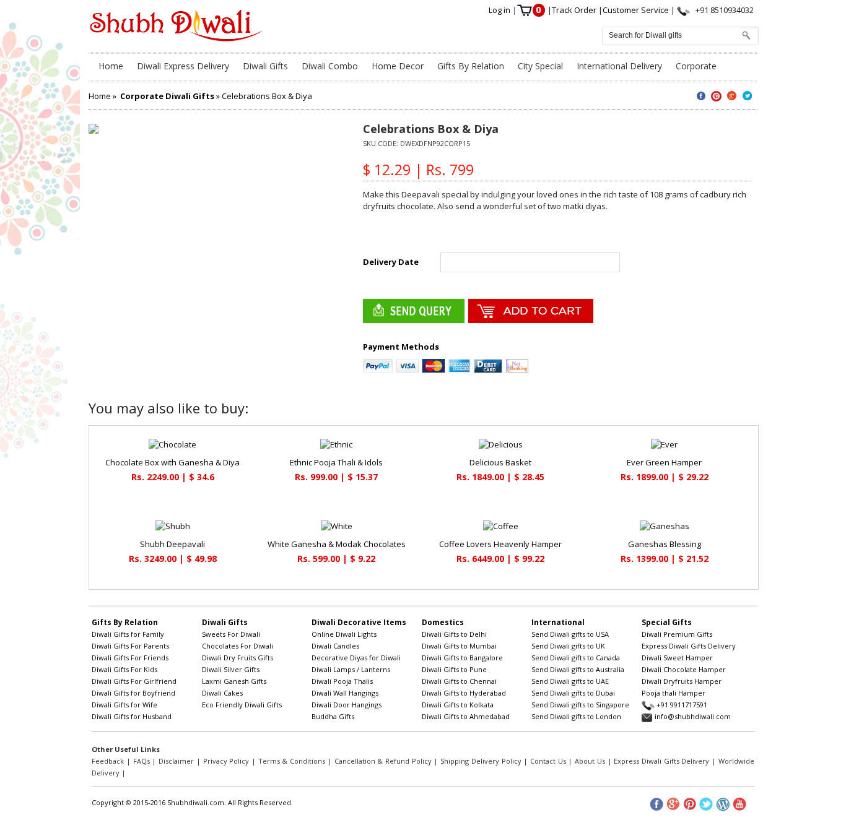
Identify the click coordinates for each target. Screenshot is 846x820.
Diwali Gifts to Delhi (454, 634)
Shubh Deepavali (172, 544)
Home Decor (398, 66)
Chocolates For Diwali (237, 645)
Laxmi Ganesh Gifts (234, 681)
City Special (540, 66)
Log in (500, 9)
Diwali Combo (330, 66)
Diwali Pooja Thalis (342, 681)
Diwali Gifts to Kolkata (458, 704)
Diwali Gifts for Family (128, 634)
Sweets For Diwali (231, 634)
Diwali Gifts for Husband (132, 716)
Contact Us (548, 761)
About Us (590, 761)
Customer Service (637, 9)
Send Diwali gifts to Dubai (573, 692)
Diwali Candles (335, 645)
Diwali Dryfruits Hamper (682, 681)
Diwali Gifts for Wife (124, 704)
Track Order (575, 9)
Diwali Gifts (265, 66)
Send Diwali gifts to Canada (575, 657)
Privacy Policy (226, 761)
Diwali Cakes (222, 692)
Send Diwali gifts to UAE (570, 681)
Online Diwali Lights (344, 634)
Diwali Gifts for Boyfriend (133, 692)
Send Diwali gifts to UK (568, 645)
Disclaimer (176, 761)
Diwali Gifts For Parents (130, 645)
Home (110, 66)
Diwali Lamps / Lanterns (351, 669)
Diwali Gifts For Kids (124, 669)
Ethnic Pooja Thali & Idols (336, 462)
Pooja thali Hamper (673, 692)
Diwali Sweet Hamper (677, 657)
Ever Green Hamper (664, 462)
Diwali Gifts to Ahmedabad (466, 716)
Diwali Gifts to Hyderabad (464, 692)
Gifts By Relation (470, 66)
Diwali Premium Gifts (677, 634)
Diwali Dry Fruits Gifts (237, 657)
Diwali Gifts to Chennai (459, 681)
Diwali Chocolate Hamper (684, 669)
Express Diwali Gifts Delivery (689, 645)
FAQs (141, 761)
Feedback (108, 761)
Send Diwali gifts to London (576, 716)
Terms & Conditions (291, 761)
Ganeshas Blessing (664, 544)
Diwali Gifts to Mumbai (459, 645)
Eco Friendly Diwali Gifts (242, 704)
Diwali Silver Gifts (230, 669)
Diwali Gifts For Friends (130, 657)
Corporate (696, 66)
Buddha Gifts (333, 716)
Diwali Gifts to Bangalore (462, 657)
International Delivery (619, 66)
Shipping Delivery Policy (480, 761)
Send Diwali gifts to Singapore (580, 704)
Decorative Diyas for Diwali (356, 657)
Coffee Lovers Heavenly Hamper (500, 544)
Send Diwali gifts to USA (570, 634)
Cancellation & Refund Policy (383, 761)
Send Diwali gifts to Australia (577, 669)
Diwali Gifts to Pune (454, 669)
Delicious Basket (500, 462)
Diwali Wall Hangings (345, 692)
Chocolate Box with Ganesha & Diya (172, 462)
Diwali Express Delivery (183, 66)
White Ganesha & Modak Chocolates (337, 544)
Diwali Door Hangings (347, 704)
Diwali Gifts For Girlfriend (134, 681)
